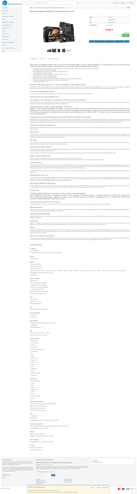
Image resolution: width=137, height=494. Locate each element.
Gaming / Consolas (6, 28)
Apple (3, 50)
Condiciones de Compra (41, 482)
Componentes (5, 10)
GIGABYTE (110, 17)
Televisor (4, 19)
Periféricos (4, 33)
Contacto (125, 3)
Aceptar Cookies (105, 487)
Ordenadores (5, 8)
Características (33, 58)
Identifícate (116, 3)
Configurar (93, 487)
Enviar (53, 475)
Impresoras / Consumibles (8, 22)
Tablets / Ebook (5, 36)
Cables (3, 30)
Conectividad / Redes (7, 25)
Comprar (125, 35)
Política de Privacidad (76, 468)
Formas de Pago (67, 482)
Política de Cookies (73, 492)
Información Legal (68, 479)
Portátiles (4, 13)
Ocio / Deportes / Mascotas (8, 48)
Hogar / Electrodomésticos (8, 42)
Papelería (4, 45)
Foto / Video (5, 39)
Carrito (132, 3)
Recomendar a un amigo (53, 58)
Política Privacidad (40, 480)
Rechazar (98, 487)
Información (42, 58)
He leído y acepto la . (45, 471)
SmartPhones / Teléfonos (8, 16)
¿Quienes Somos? (40, 483)
